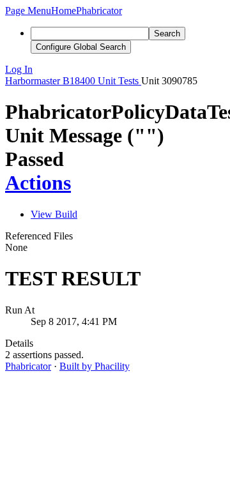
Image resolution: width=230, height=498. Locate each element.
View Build (54, 214)
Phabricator (28, 366)
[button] (28, 10)
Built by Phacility (94, 366)
